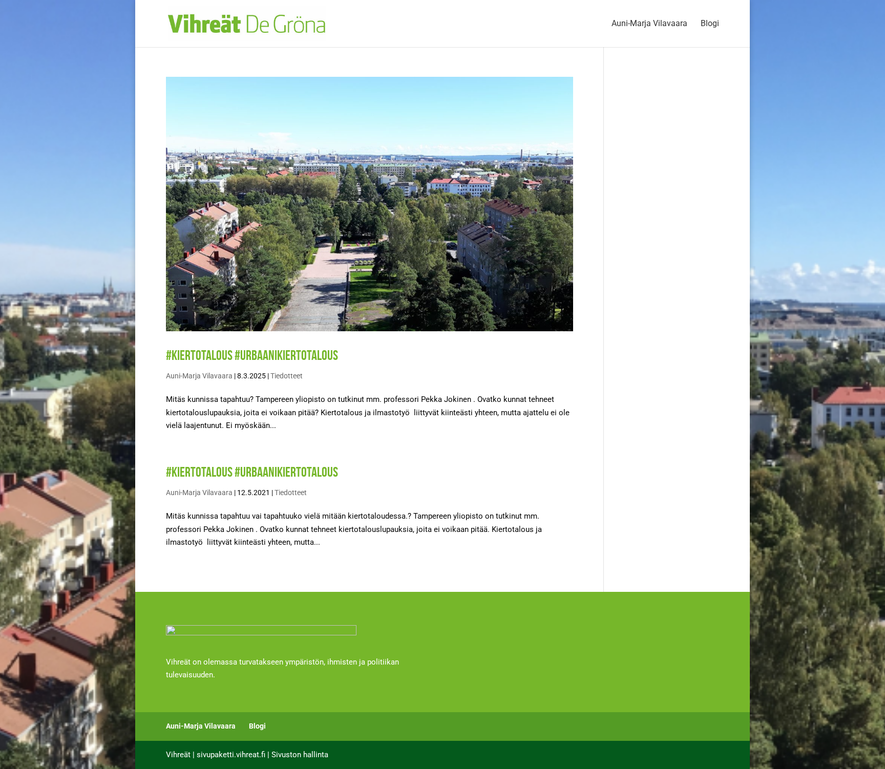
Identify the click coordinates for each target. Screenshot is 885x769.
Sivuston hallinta (299, 754)
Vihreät (178, 754)
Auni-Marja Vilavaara (649, 24)
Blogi (710, 24)
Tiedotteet (286, 376)
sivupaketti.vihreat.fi (231, 754)
